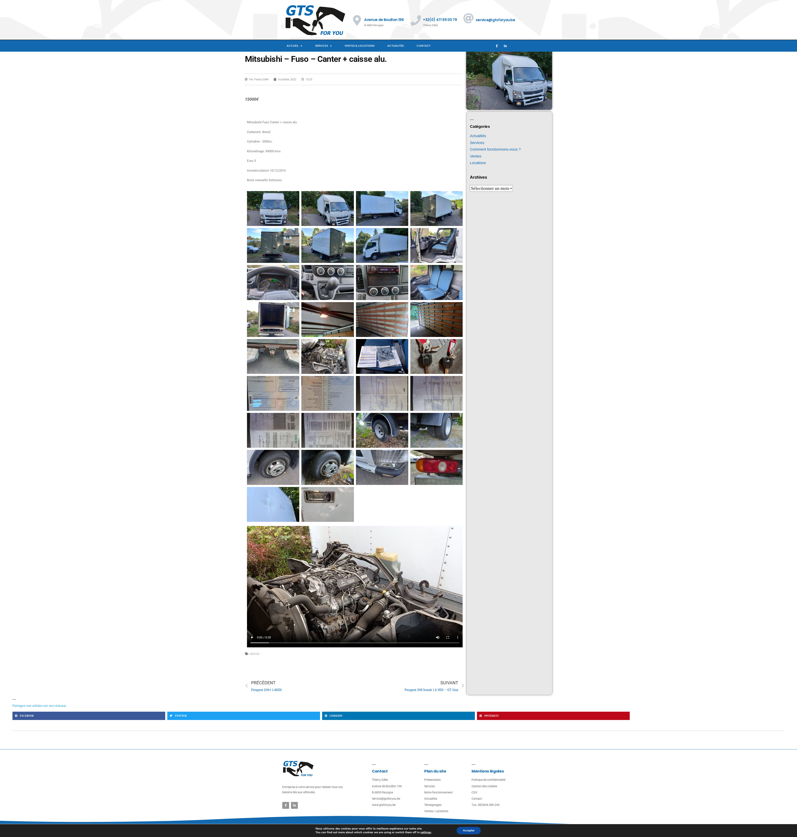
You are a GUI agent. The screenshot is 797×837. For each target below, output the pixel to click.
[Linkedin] (505, 46)
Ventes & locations (359, 46)
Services (321, 46)
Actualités (395, 46)
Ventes (254, 653)
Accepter (468, 830)
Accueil (292, 46)
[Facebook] (497, 46)
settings (426, 832)
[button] (88, 716)
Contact (424, 46)
